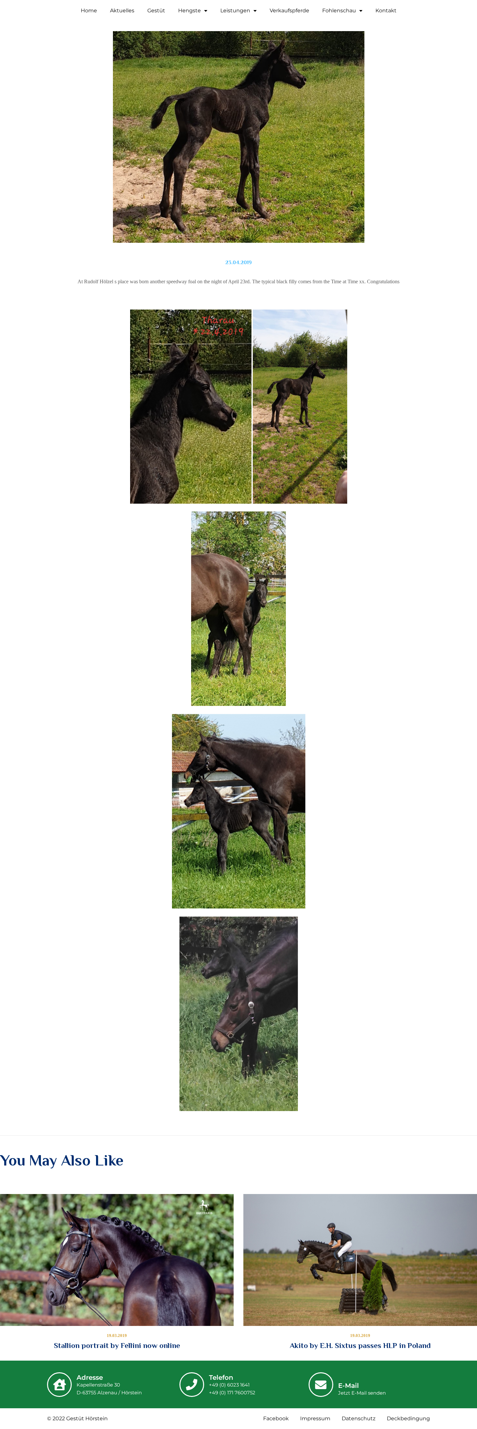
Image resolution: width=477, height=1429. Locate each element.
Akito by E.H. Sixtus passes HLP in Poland (360, 1345)
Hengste (189, 10)
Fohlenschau (339, 10)
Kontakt (386, 10)
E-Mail (348, 1385)
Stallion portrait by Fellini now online (117, 1345)
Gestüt (156, 10)
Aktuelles (122, 10)
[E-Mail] (321, 1384)
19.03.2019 (117, 1335)
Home (89, 10)
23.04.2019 (238, 262)
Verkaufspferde (289, 10)
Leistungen (235, 10)
